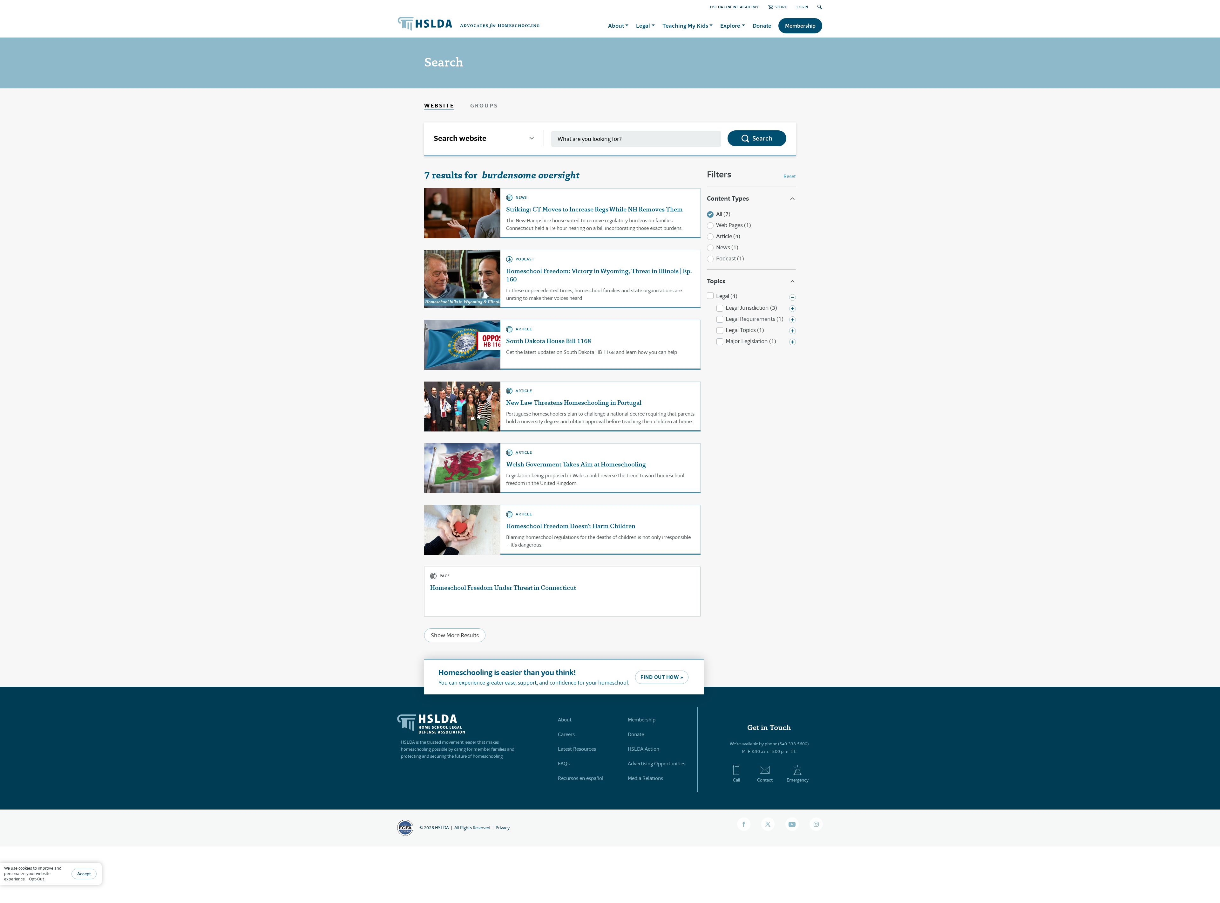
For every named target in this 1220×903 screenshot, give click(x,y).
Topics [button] (716, 281)
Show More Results (455, 635)
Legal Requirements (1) (754, 318)
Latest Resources (577, 749)
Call (736, 780)
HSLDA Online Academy (734, 6)
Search (762, 138)
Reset (789, 176)
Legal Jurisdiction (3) (751, 307)
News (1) (727, 247)
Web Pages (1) (733, 225)
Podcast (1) (730, 258)
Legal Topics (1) (745, 330)
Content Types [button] (728, 198)
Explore (730, 25)
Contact (765, 780)
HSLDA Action (643, 749)
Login (802, 6)
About (565, 719)
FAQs (564, 763)
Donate (762, 25)
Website (439, 105)
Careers (566, 734)
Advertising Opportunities (656, 763)
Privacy (503, 828)
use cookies (21, 868)
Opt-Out (36, 879)
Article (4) (728, 236)
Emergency (798, 780)
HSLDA (442, 828)
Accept (84, 874)
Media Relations (645, 778)
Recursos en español (580, 778)
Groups (484, 105)
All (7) (723, 213)
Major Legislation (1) (751, 341)
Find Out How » (661, 677)
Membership (800, 25)
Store (781, 6)
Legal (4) (726, 296)
